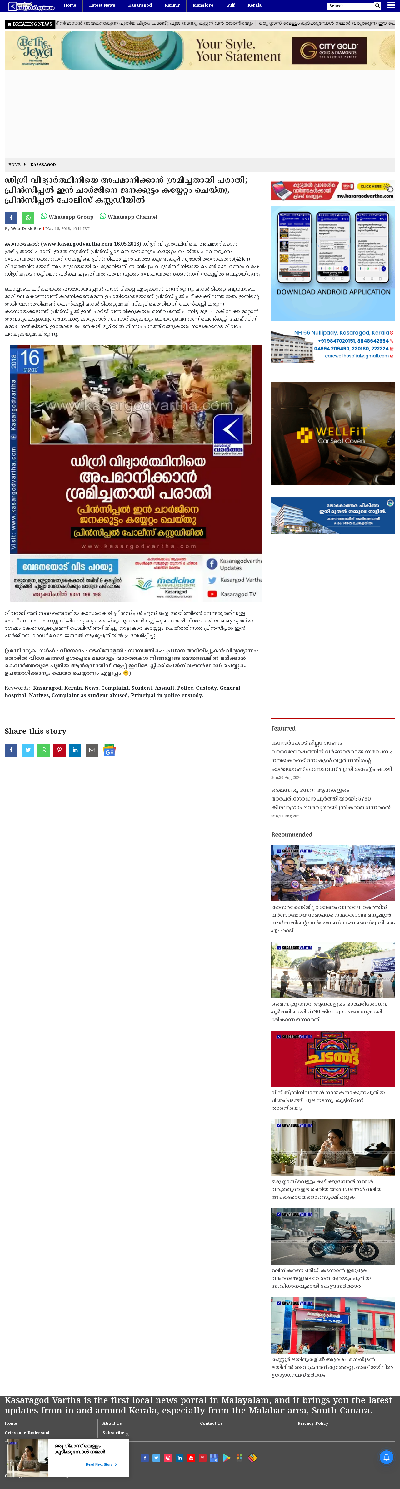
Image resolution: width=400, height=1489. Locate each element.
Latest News (102, 5)
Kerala (255, 5)
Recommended (291, 835)
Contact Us (211, 1423)
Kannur (172, 5)
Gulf (230, 5)
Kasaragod (140, 5)
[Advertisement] (192, 114)
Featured (283, 729)
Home (70, 5)
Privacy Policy (313, 1423)
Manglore (203, 5)
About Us (112, 1423)
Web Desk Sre (26, 229)
